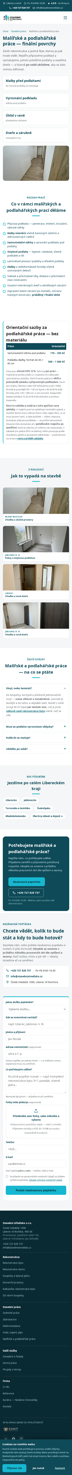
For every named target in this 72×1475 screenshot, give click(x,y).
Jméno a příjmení (15, 1032)
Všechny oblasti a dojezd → (48, 816)
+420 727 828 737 (28, 892)
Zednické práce (11, 1312)
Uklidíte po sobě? (17, 749)
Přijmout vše (14, 1468)
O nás (6, 1386)
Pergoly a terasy (12, 1369)
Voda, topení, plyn (13, 1332)
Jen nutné (38, 1468)
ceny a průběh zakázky (30, 438)
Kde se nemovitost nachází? (21, 1017)
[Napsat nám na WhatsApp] (6, 1439)
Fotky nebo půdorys (23, 1102)
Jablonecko (30, 800)
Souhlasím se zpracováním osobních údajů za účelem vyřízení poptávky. (37, 1178)
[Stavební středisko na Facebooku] (13, 1439)
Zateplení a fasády (13, 1356)
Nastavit (60, 1468)
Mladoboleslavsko (16, 816)
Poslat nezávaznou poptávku (36, 1190)
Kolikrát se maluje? (18, 737)
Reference (8, 1393)
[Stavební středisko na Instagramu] (21, 1439)
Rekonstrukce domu (14, 1269)
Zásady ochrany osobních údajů (45, 1180)
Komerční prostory (13, 1282)
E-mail (9, 1157)
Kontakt (7, 1406)
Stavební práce (18, 31)
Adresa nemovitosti (23, 1047)
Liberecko (11, 800)
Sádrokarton (10, 1319)
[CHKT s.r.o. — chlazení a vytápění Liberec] (11, 1429)
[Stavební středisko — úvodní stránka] (12, 17)
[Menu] (65, 18)
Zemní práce (10, 1363)
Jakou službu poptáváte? (19, 1002)
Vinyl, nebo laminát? (19, 688)
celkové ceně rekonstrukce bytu (25, 711)
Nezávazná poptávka (26, 881)
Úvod (5, 31)
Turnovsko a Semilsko (18, 808)
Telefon (10, 1142)
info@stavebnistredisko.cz (49, 7)
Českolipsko (43, 808)
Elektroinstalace (11, 1326)
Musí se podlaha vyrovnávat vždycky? (29, 726)
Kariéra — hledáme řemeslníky (20, 1400)
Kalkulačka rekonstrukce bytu (19, 1289)
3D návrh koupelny (13, 1295)
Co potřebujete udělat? (19, 1069)
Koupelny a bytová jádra (16, 1275)
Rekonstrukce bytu (13, 1262)
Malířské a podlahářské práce (19, 1339)
